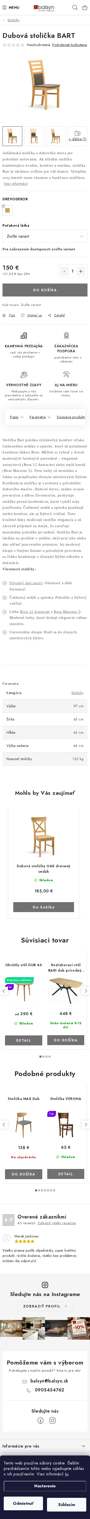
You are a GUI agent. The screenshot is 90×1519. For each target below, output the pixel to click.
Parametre (38, 417)
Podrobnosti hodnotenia (69, 45)
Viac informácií (16, 183)
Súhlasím (66, 1505)
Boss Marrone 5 (67, 612)
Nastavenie (45, 1486)
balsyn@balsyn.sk (49, 1381)
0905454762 (49, 1390)
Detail (23, 1040)
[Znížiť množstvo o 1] (64, 271)
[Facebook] (41, 1421)
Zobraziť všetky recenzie (57, 1223)
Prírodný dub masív (26, 583)
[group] (43, 863)
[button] (43, 899)
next (86, 991)
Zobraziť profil (42, 1306)
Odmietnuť (23, 1503)
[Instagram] (53, 1421)
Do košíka (45, 290)
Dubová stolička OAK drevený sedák (43, 869)
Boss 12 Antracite (35, 612)
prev (4, 991)
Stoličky (78, 692)
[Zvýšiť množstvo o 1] (80, 271)
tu (66, 1474)
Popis (14, 417)
